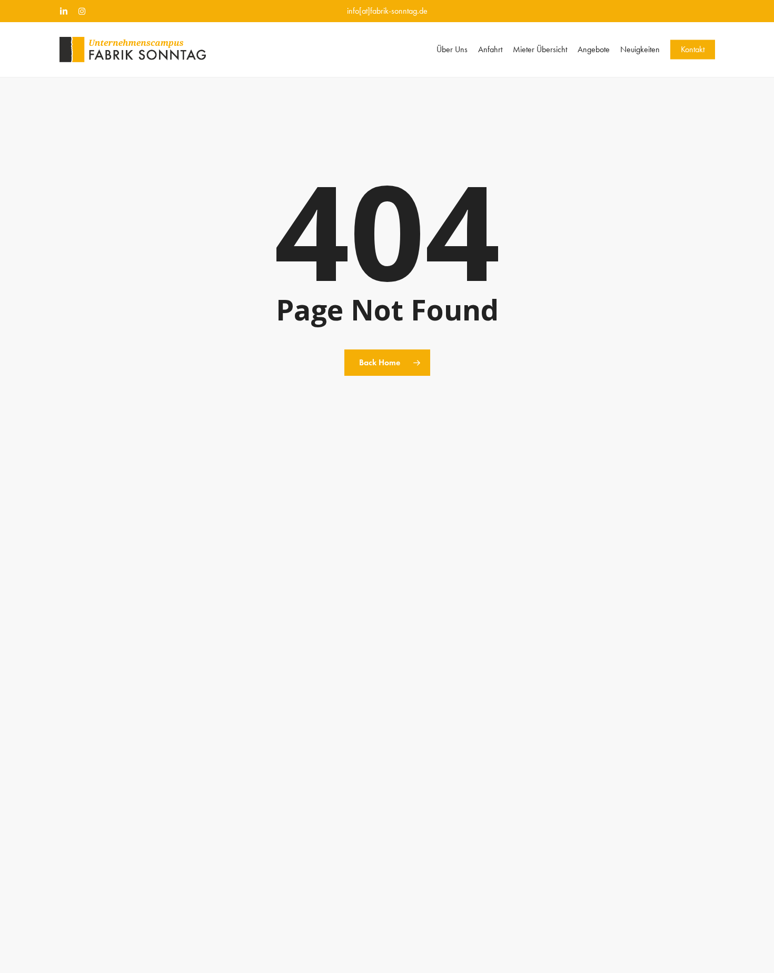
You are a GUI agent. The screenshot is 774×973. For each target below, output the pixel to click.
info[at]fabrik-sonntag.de (387, 11)
